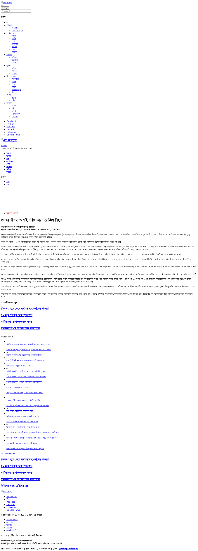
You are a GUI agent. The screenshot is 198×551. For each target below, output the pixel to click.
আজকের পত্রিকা (17, 30)
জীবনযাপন (15, 78)
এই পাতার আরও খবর (8, 453)
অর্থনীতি (9, 54)
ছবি (13, 108)
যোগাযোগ (9, 522)
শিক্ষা (13, 84)
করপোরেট (15, 60)
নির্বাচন (14, 68)
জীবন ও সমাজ (11, 76)
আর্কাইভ (15, 116)
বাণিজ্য (14, 57)
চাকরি (14, 62)
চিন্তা (14, 97)
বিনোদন (14, 52)
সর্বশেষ (14, 35)
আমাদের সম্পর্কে (12, 519)
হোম (7, 22)
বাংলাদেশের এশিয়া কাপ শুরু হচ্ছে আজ (20, 328)
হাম (7, 184)
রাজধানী (14, 46)
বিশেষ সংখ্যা (16, 113)
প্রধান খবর (10, 33)
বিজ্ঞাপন (9, 525)
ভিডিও (14, 105)
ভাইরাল (14, 111)
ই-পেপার (15, 27)
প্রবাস (14, 81)
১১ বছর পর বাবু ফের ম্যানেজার (16, 315)
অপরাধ (14, 73)
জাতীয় (14, 38)
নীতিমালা (9, 527)
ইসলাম (14, 92)
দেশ (13, 41)
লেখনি (8, 95)
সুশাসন (8, 65)
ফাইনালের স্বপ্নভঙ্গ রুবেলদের (16, 321)
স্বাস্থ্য (14, 86)
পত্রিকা (9, 25)
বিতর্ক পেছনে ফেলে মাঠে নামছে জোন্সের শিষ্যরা (25, 308)
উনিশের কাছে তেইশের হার (14, 486)
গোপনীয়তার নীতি (12, 530)
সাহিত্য (14, 100)
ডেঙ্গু (7, 181)
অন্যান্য (9, 103)
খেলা (13, 49)
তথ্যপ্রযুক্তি (16, 89)
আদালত (14, 70)
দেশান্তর (15, 43)
